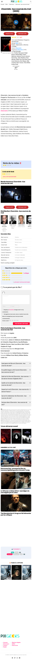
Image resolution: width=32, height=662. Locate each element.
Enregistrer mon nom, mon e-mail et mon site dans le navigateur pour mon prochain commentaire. (15, 316)
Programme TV (16, 549)
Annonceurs (6, 644)
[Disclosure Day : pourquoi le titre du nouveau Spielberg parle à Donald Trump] (16, 458)
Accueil (2, 4)
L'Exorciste (11, 4)
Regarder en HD (9, 33)
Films (6, 4)
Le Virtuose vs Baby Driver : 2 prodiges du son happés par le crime (15, 491)
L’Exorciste (20, 49)
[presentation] (30, 219)
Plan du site (15, 645)
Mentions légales (16, 642)
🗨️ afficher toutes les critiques (21, 282)
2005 (16, 43)
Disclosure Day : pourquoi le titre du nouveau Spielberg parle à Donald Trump (15, 469)
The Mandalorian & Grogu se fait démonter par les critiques (16, 514)
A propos (5, 642)
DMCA (13, 644)
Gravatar (11, 309)
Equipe (5, 646)
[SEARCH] (30, 1)
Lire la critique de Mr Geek (9, 176)
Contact (5, 645)
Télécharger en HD (22, 33)
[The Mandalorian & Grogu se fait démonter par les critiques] (16, 503)
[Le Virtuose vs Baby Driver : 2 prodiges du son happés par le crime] (16, 480)
